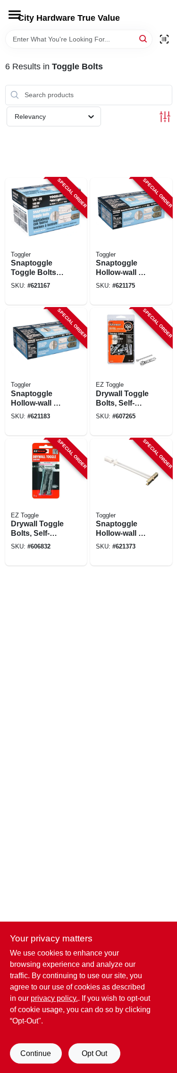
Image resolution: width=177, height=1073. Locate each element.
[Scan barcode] (164, 39)
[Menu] (14, 14)
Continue (35, 1053)
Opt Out (94, 1053)
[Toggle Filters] (165, 116)
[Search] (144, 38)
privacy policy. (54, 998)
